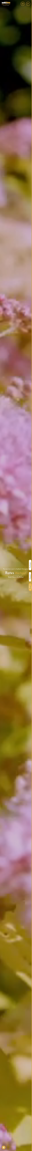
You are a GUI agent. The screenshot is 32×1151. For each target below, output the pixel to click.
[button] (4, 1147)
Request (30, 576)
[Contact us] (23, 4)
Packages (30, 565)
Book (30, 587)
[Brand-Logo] (6, 4)
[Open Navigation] (28, 4)
